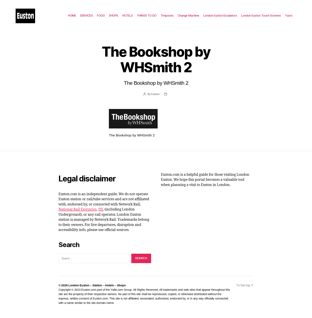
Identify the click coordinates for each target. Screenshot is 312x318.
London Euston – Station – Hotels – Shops (97, 285)
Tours (288, 15)
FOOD (101, 15)
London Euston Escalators (220, 15)
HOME (72, 15)
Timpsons (167, 15)
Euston (155, 94)
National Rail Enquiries (77, 209)
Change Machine (188, 15)
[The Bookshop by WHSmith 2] (156, 118)
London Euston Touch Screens (261, 15)
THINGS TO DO (146, 15)
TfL (101, 209)
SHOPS (113, 15)
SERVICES (86, 15)
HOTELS (127, 15)
